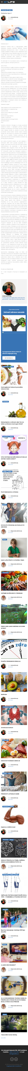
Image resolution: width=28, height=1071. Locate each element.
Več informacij (9, 358)
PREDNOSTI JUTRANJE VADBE (10, 794)
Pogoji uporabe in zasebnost (14, 1066)
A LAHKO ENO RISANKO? (8, 965)
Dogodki (5, 909)
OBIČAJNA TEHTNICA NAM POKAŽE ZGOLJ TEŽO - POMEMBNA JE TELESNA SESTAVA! (14, 896)
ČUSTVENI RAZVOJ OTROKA (9, 492)
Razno (10, 10)
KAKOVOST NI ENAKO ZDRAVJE (10, 761)
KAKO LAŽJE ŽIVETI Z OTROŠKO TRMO (12, 560)
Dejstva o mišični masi (8, 827)
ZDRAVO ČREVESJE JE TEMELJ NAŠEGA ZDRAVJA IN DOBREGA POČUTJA (13, 861)
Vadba (5, 471)
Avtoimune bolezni (7, 727)
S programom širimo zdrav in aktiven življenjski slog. (11, 352)
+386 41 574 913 (14, 1052)
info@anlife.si (14, 1054)
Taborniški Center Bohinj (9, 1035)
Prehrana (4, 10)
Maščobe (4, 694)
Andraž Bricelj (6, 296)
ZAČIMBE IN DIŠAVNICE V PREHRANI (11, 593)
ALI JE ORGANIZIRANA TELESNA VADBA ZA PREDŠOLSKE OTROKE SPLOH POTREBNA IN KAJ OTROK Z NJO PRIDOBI (13, 1000)
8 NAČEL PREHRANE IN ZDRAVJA (10, 661)
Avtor (13, 17)
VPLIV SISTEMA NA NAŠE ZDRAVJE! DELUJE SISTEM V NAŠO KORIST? (14, 458)
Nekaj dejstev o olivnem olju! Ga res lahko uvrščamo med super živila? (12, 423)
